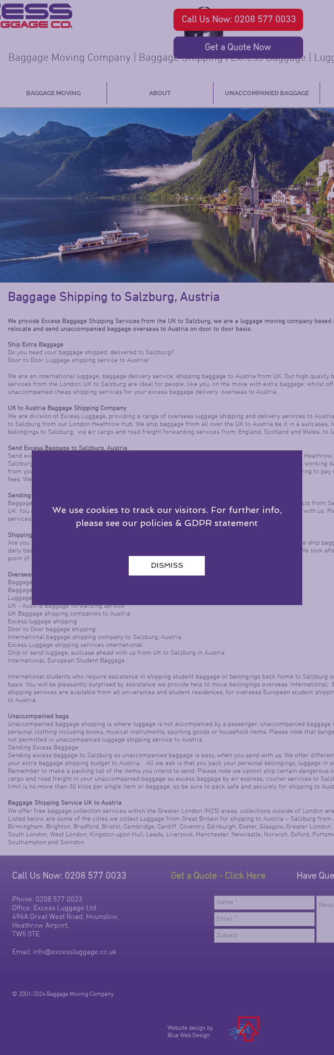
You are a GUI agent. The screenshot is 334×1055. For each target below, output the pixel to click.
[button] (167, 566)
